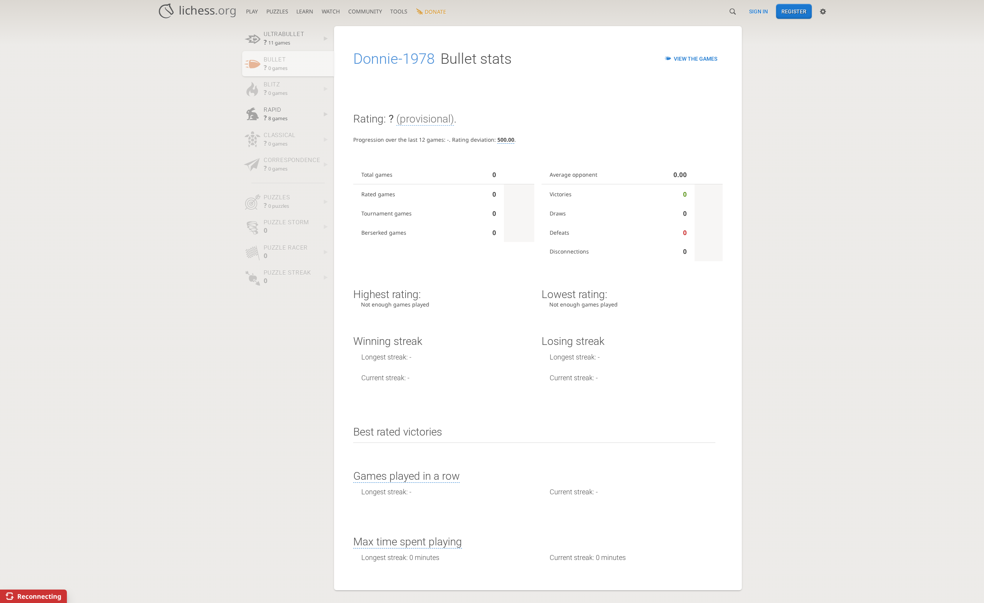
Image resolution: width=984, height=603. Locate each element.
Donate (435, 11)
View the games (695, 59)
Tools (398, 11)
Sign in (758, 11)
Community (365, 11)
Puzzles (277, 11)
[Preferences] (823, 11)
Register (793, 11)
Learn (304, 11)
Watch (331, 11)
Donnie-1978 (394, 58)
